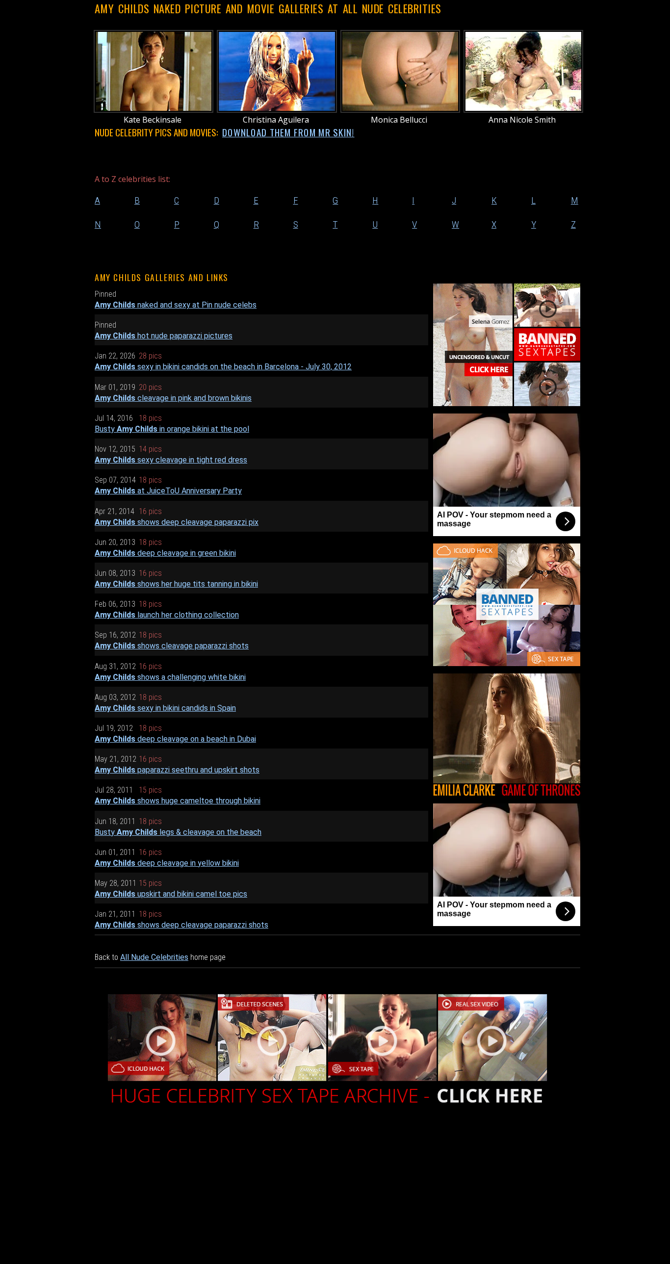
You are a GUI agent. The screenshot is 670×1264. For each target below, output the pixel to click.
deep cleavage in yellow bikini (167, 863)
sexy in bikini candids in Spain (165, 708)
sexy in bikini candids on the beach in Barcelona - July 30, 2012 (223, 366)
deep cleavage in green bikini (165, 553)
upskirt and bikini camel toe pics (171, 894)
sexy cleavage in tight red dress (171, 459)
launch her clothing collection (167, 614)
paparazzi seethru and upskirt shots (177, 769)
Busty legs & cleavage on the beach (178, 832)
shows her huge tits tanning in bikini (176, 584)
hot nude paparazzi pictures (163, 335)
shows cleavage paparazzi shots (172, 645)
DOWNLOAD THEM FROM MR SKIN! (288, 132)
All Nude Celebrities (154, 957)
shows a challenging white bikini (170, 677)
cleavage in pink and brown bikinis (173, 398)
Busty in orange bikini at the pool (172, 429)
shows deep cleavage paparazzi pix (176, 522)
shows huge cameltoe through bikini (177, 800)
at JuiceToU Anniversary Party (168, 490)
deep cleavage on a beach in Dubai (175, 739)
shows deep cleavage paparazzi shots (181, 924)
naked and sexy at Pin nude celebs (176, 305)
